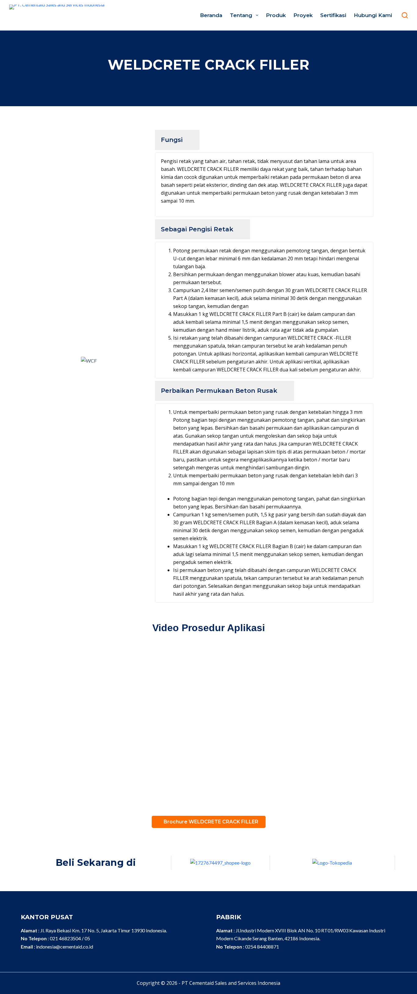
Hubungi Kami (373, 15)
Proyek (303, 15)
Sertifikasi (333, 15)
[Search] (405, 15)
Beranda (211, 15)
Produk (276, 15)
